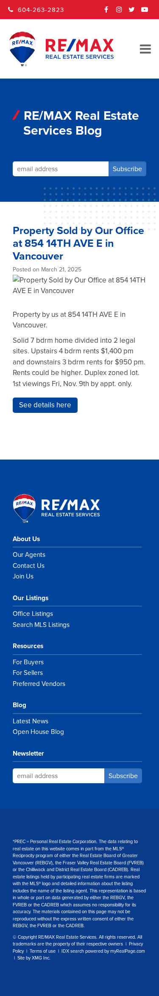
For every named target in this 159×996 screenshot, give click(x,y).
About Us (26, 539)
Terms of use (43, 951)
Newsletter (28, 753)
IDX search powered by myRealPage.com (103, 951)
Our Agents (29, 555)
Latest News (30, 721)
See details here (45, 405)
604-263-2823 (41, 9)
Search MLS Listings (41, 625)
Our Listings (30, 598)
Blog (19, 705)
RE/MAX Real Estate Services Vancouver (66, 508)
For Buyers (28, 662)
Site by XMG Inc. (33, 958)
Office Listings (33, 614)
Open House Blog (38, 732)
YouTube (144, 12)
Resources (28, 646)
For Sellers (28, 673)
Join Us (23, 576)
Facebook (106, 12)
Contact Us (29, 566)
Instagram (119, 12)
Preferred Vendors (39, 684)
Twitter (132, 12)
